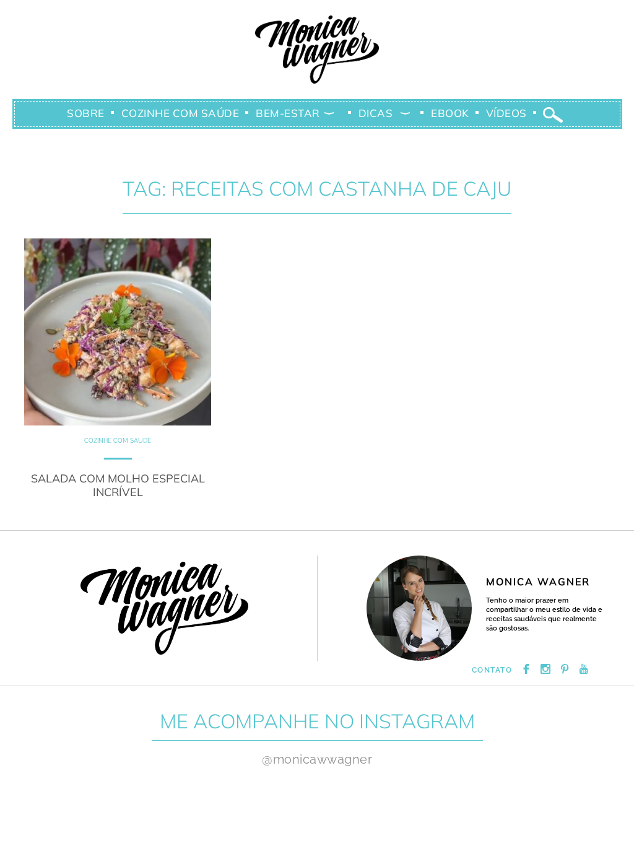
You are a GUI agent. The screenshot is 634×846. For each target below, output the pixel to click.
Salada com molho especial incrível (118, 485)
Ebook (450, 113)
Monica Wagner (317, 49)
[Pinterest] (565, 670)
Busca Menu (552, 115)
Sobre (86, 113)
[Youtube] (584, 670)
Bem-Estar (288, 113)
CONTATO (492, 670)
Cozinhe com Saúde (180, 113)
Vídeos (506, 113)
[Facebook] (526, 670)
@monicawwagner (317, 759)
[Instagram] (545, 670)
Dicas (375, 113)
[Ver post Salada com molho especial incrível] (117, 331)
